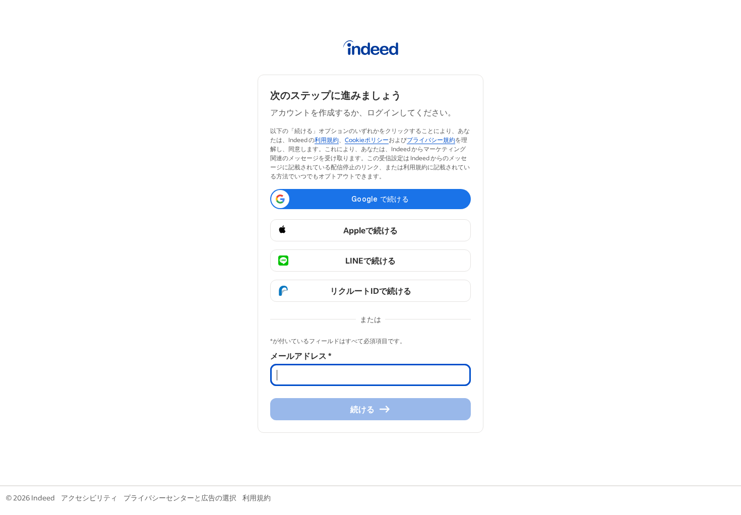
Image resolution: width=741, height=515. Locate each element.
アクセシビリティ (89, 497)
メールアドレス (300, 355)
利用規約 (327, 140)
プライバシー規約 (431, 140)
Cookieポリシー (367, 140)
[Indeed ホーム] (370, 49)
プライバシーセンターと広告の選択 (180, 497)
